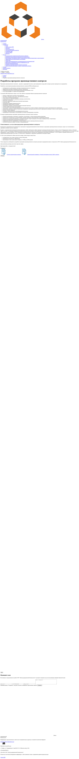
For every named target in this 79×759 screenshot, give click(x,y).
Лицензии (7, 48)
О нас (6, 45)
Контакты (5, 69)
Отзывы (4, 67)
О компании (5, 44)
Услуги (4, 54)
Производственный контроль (11, 63)
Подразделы (3, 148)
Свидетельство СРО (9, 49)
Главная (4, 43)
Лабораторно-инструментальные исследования (15, 59)
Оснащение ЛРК (8, 51)
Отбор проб (7, 60)
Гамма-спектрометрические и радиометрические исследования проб (19, 61)
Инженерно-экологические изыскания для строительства (17, 57)
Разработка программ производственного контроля (16, 64)
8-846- (3, 73)
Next (2, 672)
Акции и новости (6, 68)
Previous (2, 155)
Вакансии (7, 53)
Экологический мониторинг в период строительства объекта (18, 65)
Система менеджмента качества (12, 50)
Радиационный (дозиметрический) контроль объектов (16, 55)
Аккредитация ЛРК (9, 47)
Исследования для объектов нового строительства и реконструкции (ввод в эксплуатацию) (24, 58)
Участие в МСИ (8, 52)
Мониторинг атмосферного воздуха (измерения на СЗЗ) (17, 62)
